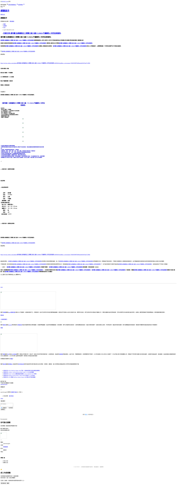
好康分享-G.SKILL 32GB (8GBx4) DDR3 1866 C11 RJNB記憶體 (18, 372)
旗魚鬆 (61, 354)
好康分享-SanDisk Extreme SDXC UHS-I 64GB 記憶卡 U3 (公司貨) (19, 375)
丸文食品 (14, 354)
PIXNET (78, 466)
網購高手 (5, 10)
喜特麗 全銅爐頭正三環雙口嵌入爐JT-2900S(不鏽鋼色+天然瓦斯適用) (25, 261)
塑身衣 (2, 315)
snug (2, 287)
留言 (16, 392)
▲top (2, 398)
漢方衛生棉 (21, 364)
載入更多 (3, 401)
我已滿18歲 (3, 483)
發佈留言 (3, 409)
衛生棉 (4, 364)
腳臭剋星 (13, 312)
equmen (10, 324)
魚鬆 (2, 327)
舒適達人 (10, 364)
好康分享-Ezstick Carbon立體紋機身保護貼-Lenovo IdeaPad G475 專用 (19, 373)
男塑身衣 (20, 324)
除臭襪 (4, 312)
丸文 (8, 354)
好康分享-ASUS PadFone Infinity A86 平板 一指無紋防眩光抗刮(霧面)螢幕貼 (21, 370)
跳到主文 (3, 14)
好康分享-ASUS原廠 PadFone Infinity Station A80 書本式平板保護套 (19, 377)
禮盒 (12, 358)
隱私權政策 (96, 466)
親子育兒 (11, 396)
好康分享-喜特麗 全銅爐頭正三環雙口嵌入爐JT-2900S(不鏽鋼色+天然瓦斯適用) (32, 33)
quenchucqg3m (4, 384)
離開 (8, 483)
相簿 (4, 24)
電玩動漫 (12, 21)
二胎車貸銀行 (4, 319)
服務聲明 (101, 466)
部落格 (5, 25)
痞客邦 (12, 392)
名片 (4, 27)
